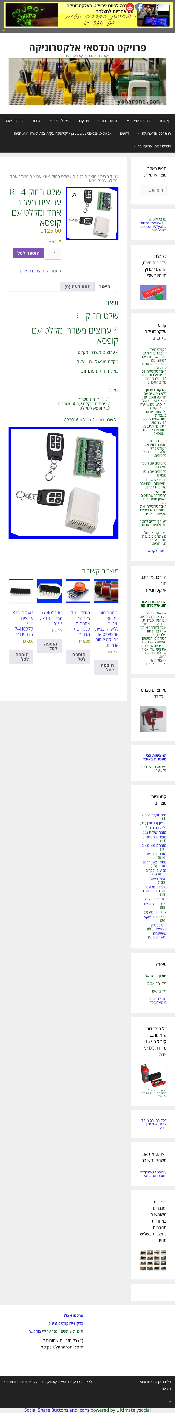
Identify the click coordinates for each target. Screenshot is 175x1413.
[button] (74, 195)
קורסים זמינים (110, 120)
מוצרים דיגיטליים (154, 837)
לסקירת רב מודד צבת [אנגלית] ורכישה (153, 1124)
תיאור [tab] (104, 287)
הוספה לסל (28, 253)
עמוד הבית (109, 176)
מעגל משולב (157, 878)
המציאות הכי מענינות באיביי (154, 757)
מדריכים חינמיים (141, 120)
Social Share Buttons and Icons (56, 1410)
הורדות (37, 120)
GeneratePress (15, 1381)
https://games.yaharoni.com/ (153, 1173)
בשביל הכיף (62, 120)
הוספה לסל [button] (107, 667)
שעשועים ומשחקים (159, 935)
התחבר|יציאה (15, 120)
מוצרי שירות (157, 832)
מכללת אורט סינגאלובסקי (157, 1000)
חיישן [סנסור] (156, 822)
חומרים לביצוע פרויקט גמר (154, 146)
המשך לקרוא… (155, 550)
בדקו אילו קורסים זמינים (65, 1323)
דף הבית (165, 120)
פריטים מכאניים (155, 903)
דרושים (124, 133)
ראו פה (166, 1388)
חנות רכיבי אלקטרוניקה (156, 133)
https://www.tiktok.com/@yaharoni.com (153, 226)
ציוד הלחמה (157, 912)
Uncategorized (154, 814)
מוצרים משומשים (153, 845)
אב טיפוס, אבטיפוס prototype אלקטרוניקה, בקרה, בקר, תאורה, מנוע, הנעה (63, 133)
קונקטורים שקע (155, 916)
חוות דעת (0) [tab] (77, 287)
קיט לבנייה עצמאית (158, 927)
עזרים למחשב (156, 899)
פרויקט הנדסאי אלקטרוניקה (87, 47)
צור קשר (83, 120)
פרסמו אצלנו (73, 1315)
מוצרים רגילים (84, 176)
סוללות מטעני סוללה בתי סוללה (154, 889)
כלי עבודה (159, 827)
